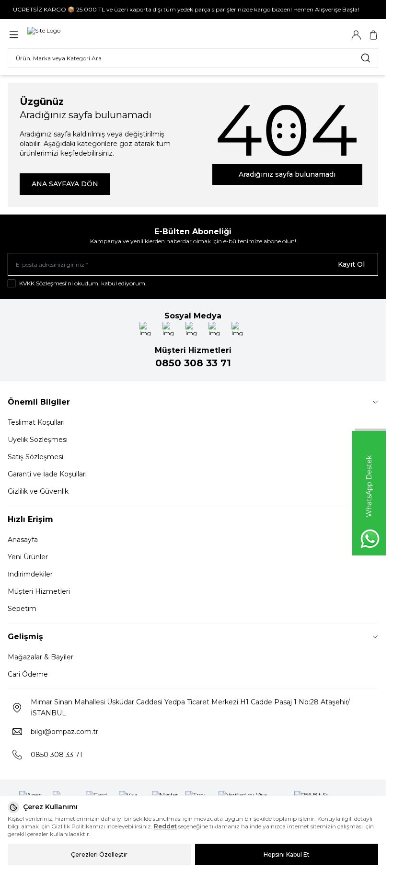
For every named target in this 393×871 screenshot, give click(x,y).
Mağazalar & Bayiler (40, 657)
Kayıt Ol (351, 264)
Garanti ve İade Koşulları (47, 474)
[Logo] (43, 35)
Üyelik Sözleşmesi (38, 439)
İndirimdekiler (30, 574)
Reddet (165, 826)
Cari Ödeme (28, 674)
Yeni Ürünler (28, 557)
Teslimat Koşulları (36, 422)
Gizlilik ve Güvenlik (38, 491)
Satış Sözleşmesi (35, 456)
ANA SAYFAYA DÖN (65, 184)
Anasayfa (23, 539)
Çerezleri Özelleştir (99, 854)
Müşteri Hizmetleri (39, 591)
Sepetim (22, 608)
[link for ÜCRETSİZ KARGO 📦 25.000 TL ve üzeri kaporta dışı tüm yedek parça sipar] (193, 9)
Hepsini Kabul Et (287, 854)
